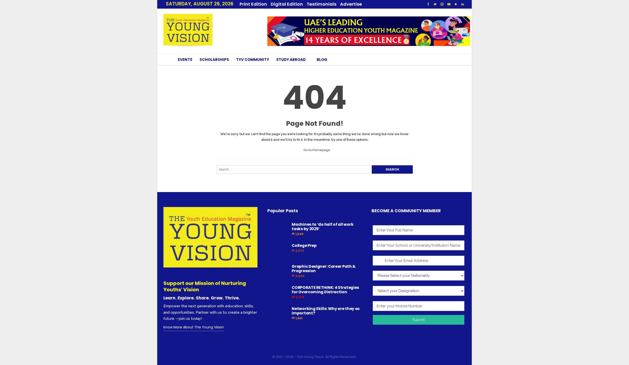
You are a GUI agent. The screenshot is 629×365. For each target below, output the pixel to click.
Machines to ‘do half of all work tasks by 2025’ (322, 227)
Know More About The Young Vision (193, 327)
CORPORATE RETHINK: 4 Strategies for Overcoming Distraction (325, 290)
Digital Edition (287, 4)
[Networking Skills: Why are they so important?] (277, 314)
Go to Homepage (316, 150)
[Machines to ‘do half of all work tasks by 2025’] (277, 230)
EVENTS (185, 59)
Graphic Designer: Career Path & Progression (324, 269)
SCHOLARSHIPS (214, 59)
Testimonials (321, 4)
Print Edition (253, 4)
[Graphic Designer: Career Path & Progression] (277, 272)
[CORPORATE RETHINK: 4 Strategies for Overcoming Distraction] (277, 293)
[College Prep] (277, 251)
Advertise (351, 4)
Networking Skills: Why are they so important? (326, 311)
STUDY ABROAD (291, 59)
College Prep (304, 245)
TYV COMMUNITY (252, 59)
